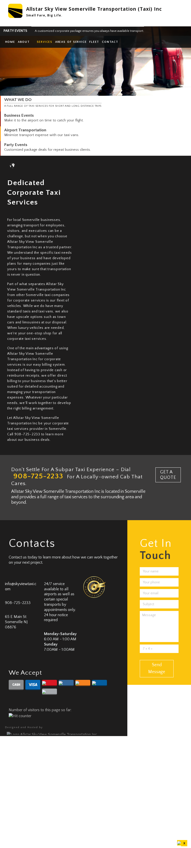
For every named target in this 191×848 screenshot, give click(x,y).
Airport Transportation (25, 130)
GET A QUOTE (168, 475)
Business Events (19, 115)
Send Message (156, 668)
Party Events (15, 144)
